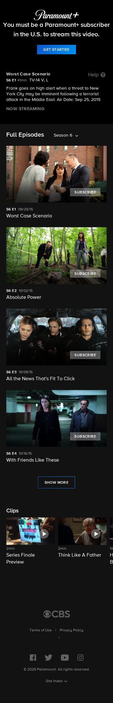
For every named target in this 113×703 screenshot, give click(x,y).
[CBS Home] (56, 614)
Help (93, 75)
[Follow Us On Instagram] (80, 657)
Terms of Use (41, 630)
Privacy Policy (71, 630)
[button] (30, 541)
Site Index (54, 681)
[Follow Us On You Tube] (65, 657)
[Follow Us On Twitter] (48, 657)
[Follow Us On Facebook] (33, 657)
